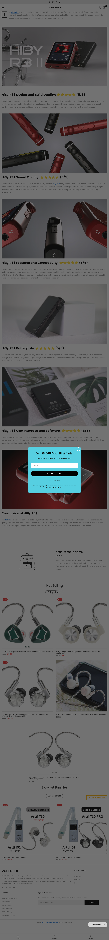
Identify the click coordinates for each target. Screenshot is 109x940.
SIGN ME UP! (54, 474)
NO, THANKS (54, 480)
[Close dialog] (78, 449)
